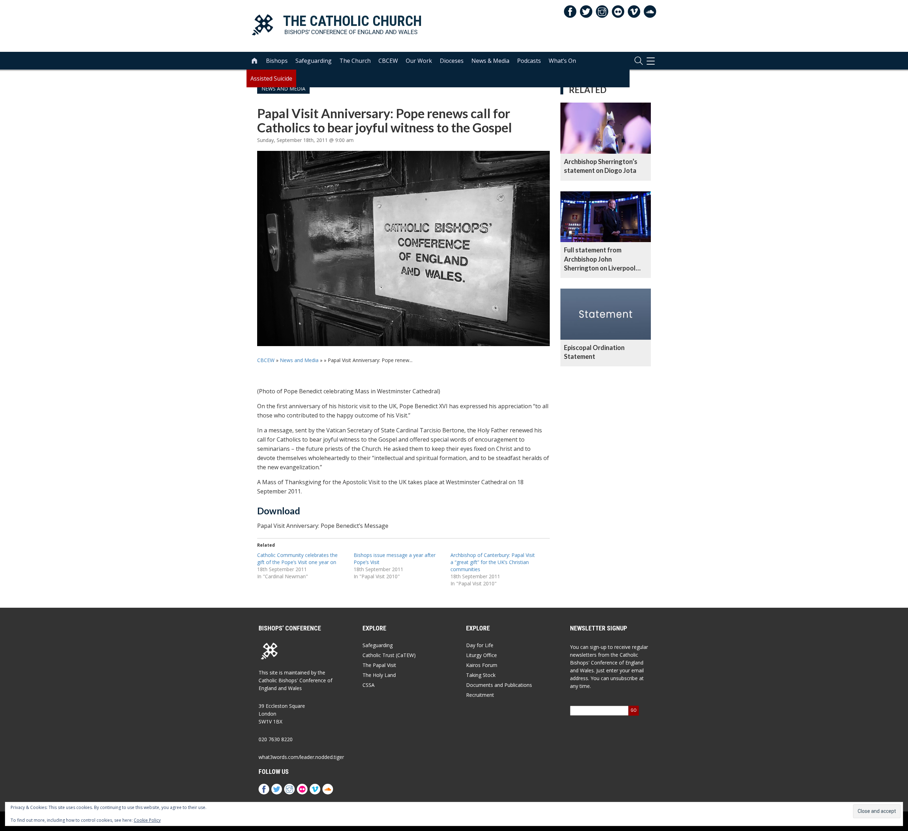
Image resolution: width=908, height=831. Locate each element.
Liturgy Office (481, 655)
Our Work (419, 61)
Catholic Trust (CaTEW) (389, 655)
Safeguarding (313, 61)
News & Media (490, 61)
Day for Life (479, 645)
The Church (355, 61)
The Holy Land (379, 675)
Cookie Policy (147, 820)
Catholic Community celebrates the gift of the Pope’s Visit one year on (297, 558)
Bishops (277, 61)
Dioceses (452, 61)
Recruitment (480, 694)
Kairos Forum (481, 665)
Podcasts (529, 61)
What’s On (562, 61)
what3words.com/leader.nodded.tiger (301, 757)
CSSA (368, 685)
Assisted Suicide (271, 78)
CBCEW (388, 61)
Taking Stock (480, 675)
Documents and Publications (499, 685)
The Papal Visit (379, 665)
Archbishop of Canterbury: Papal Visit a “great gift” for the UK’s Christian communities (492, 562)
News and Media (299, 360)
